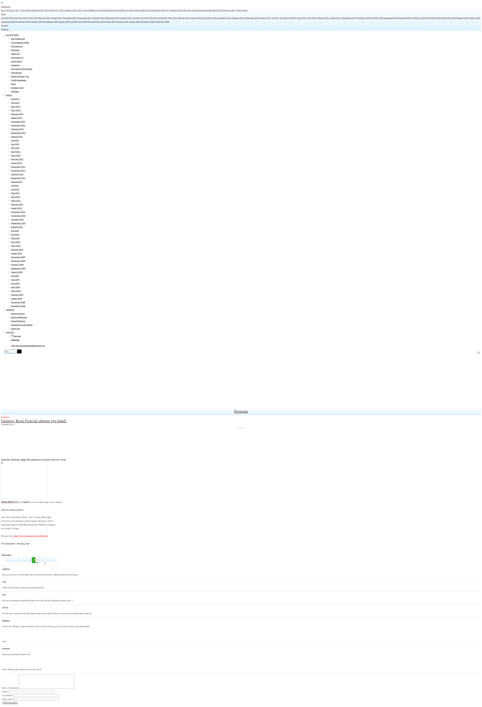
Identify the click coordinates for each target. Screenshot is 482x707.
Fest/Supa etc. (51, 10)
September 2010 (391, 18)
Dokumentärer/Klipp (32, 10)
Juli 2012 (136, 18)
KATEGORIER (12, 35)
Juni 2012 (144, 18)
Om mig (4, 25)
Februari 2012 (184, 18)
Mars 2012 (172, 18)
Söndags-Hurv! (227, 10)
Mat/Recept (162, 10)
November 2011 (224, 18)
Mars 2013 (33, 18)
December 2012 (70, 18)
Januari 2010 (474, 18)
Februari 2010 (462, 18)
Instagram (119, 10)
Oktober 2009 (36, 21)
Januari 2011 (335, 18)
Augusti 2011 (265, 18)
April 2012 (162, 18)
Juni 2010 (423, 18)
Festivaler (65, 10)
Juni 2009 (83, 21)
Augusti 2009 (64, 21)
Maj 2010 (432, 18)
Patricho (6, 620)
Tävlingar (241, 10)
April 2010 (441, 18)
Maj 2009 (91, 21)
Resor (215, 10)
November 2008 (162, 21)
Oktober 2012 (98, 18)
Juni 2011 (284, 18)
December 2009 (8, 21)
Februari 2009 (122, 21)
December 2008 (147, 21)
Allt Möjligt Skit (10, 10)
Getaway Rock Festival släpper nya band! (34, 420)
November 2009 (23, 21)
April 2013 (23, 18)
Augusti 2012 (126, 18)
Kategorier (5, 6)
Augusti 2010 (404, 18)
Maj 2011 (292, 18)
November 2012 (84, 18)
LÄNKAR (10, 310)
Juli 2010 (414, 18)
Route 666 (15, 328)
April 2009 (101, 21)
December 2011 (209, 18)
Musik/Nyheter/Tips (180, 10)
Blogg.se (5, 29)
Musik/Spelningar (201, 10)
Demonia (241, 411)
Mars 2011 (312, 18)
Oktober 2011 (237, 18)
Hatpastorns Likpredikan (22, 325)
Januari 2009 (134, 21)
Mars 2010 (451, 18)
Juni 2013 (5, 18)
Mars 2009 (111, 21)
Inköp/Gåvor (106, 10)
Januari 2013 (56, 18)
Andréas (6, 568)
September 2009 (50, 21)
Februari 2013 (44, 18)
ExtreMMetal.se (18, 321)
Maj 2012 (153, 18)
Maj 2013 (14, 18)
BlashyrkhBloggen (19, 317)
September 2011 (251, 18)
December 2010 (348, 18)
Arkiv (3, 14)
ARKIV (9, 95)
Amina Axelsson (18, 313)
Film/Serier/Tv (90, 10)
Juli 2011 (275, 18)
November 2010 (363, 18)
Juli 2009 (74, 21)
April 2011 (302, 18)
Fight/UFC (76, 10)
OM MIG (10, 332)
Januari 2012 (195, 18)
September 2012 (112, 18)
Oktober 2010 (377, 18)
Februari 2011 (323, 18)
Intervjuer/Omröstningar (141, 10)
